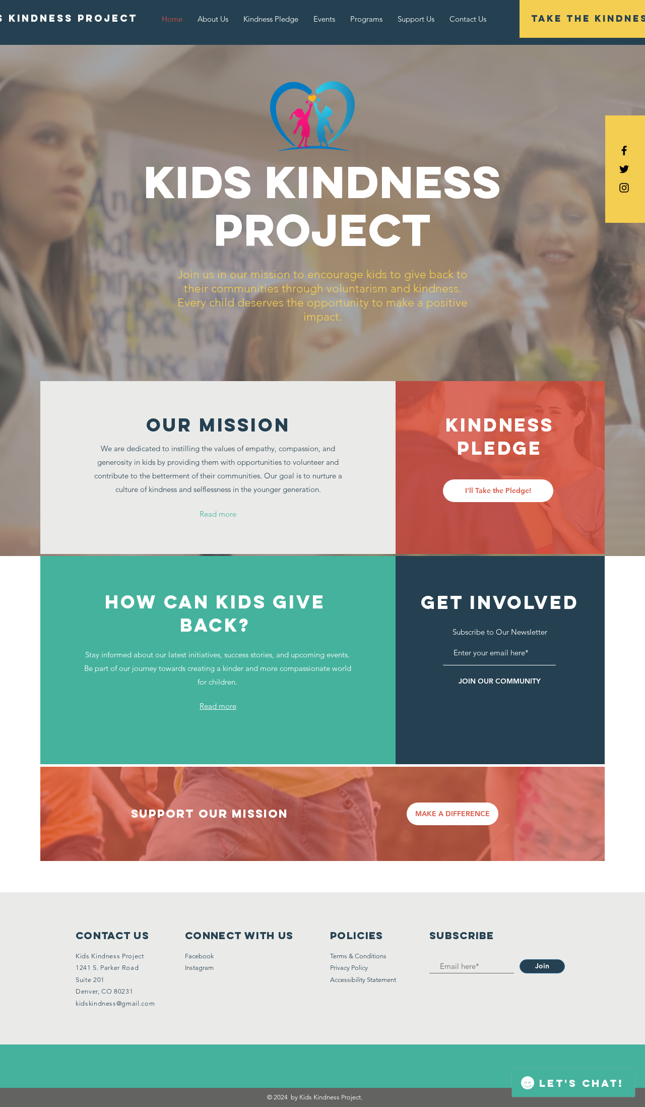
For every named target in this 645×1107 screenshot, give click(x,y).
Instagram (199, 967)
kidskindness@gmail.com (115, 1003)
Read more (218, 514)
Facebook (199, 956)
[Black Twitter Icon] (624, 169)
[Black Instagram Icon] (624, 187)
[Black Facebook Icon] (624, 150)
